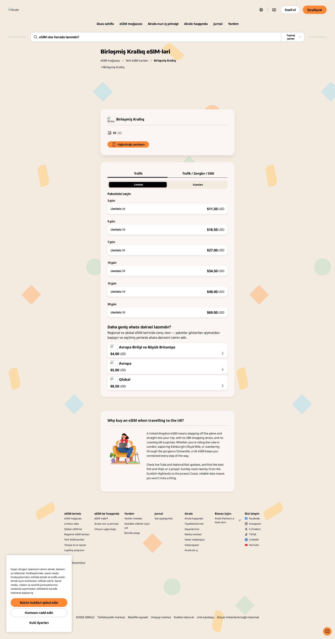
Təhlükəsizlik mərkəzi (111, 617)
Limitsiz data (71, 523)
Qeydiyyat (314, 10)
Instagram (255, 523)
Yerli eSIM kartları (137, 60)
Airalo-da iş (191, 550)
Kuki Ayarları (39, 623)
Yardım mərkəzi (133, 518)
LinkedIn (254, 539)
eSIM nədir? (101, 518)
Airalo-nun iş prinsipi (163, 24)
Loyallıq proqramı (74, 550)
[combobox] (167, 37)
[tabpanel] (167, 247)
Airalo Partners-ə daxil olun (224, 520)
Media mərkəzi (193, 534)
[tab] (137, 173)
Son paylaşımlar (164, 518)
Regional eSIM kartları (77, 534)
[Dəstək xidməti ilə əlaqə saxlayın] (327, 631)
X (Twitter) (254, 529)
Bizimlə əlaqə (132, 533)
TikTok (252, 534)
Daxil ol (290, 10)
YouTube (254, 545)
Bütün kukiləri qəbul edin (39, 602)
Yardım (233, 24)
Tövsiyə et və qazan (75, 545)
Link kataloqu (205, 617)
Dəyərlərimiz (192, 529)
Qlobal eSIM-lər (73, 529)
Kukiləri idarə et (184, 617)
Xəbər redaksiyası (195, 539)
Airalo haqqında (196, 24)
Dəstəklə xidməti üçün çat (137, 525)
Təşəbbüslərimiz (194, 523)
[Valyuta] (274, 10)
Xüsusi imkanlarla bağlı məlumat (238, 617)
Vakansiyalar (192, 545)
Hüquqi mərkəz (161, 617)
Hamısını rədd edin (39, 613)
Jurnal (217, 24)
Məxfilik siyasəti (138, 617)
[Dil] (261, 10)
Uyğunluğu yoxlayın (131, 144)
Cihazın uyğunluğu (105, 529)
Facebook (254, 518)
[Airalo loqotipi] (18, 10)
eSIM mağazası (131, 24)
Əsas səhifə (105, 24)
